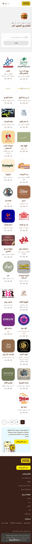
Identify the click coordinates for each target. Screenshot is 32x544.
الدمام (29, 498)
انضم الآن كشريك (26, 489)
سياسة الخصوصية (14, 540)
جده (29, 502)
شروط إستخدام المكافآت (16, 523)
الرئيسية (29, 23)
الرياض (29, 506)
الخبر (18, 23)
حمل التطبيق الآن (21, 441)
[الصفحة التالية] (4, 422)
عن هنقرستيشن (26, 478)
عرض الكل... (27, 514)
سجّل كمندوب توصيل (24, 485)
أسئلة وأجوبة (27, 523)
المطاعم (23, 23)
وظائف (29, 481)
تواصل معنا (5, 523)
